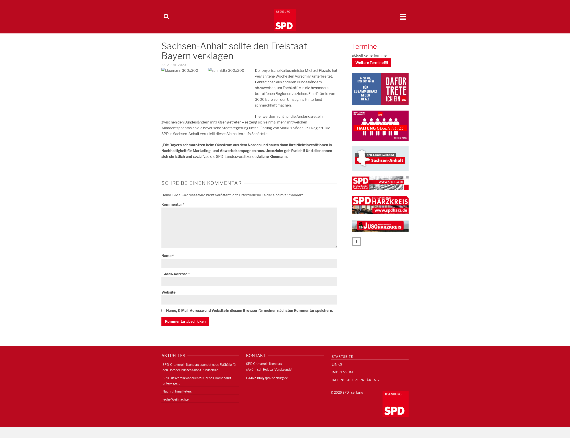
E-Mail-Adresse (175, 274)
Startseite (342, 356)
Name (167, 256)
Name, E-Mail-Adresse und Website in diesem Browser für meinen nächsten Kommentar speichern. (249, 310)
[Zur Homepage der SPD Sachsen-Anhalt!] (380, 158)
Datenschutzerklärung (355, 380)
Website (168, 292)
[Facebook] (356, 241)
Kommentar (172, 204)
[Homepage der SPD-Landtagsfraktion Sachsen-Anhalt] (380, 183)
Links (337, 364)
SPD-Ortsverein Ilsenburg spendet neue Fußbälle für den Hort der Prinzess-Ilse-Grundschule (199, 367)
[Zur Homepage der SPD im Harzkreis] (380, 205)
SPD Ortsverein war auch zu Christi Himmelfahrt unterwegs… (197, 380)
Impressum (342, 372)
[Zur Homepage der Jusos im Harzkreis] (380, 225)
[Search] (166, 16)
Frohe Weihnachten (176, 399)
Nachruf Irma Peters (177, 391)
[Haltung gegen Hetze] (380, 125)
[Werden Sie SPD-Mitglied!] (380, 88)
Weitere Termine (369, 63)
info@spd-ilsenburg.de (272, 378)
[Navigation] (403, 16)
